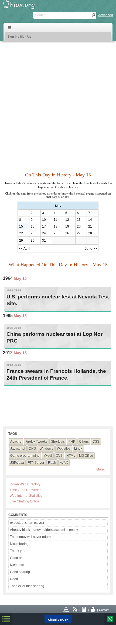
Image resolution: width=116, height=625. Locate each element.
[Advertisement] (58, 103)
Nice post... (18, 565)
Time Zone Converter (25, 490)
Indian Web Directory (25, 484)
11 (55, 220)
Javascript (17, 448)
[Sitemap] (66, 610)
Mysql (47, 456)
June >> (91, 249)
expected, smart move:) (27, 523)
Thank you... (19, 551)
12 (67, 220)
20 (79, 226)
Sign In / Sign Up (19, 36)
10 (44, 220)
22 (21, 233)
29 (21, 240)
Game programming (25, 456)
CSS (96, 441)
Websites (63, 448)
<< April (24, 249)
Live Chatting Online (25, 501)
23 (33, 233)
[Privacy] (93, 610)
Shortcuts (58, 441)
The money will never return (30, 537)
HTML (70, 456)
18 (55, 226)
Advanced (105, 15)
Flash (52, 463)
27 (79, 233)
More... (101, 469)
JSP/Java (17, 463)
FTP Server (36, 463)
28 (90, 233)
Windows (46, 448)
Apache (16, 441)
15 (21, 226)
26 (67, 233)
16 (33, 226)
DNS (32, 448)
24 (44, 233)
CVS (59, 456)
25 (55, 233)
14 (90, 220)
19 (67, 226)
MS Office (86, 456)
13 (79, 220)
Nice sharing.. (20, 544)
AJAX (64, 463)
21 (90, 226)
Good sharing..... (22, 572)
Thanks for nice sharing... (28, 586)
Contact (104, 609)
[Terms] (84, 610)
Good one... (18, 558)
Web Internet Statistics (26, 496)
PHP (72, 441)
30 (33, 240)
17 (44, 226)
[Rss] (75, 610)
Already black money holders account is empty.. (44, 530)
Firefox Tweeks (36, 441)
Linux (78, 448)
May (58, 206)
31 (44, 240)
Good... (15, 579)
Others (84, 441)
